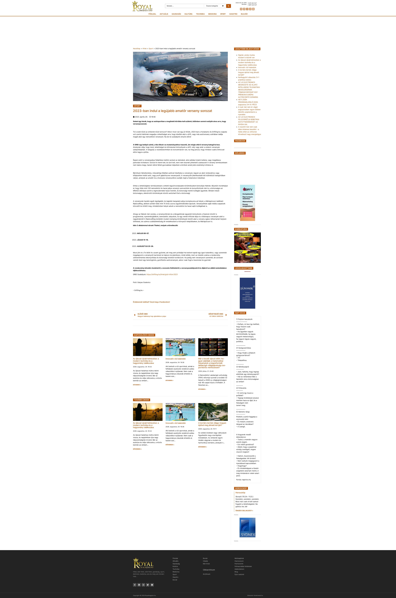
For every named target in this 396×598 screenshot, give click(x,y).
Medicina (212, 14)
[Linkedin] (244, 9)
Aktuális (164, 14)
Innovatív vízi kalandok (176, 359)
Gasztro (233, 14)
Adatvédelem (239, 569)
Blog (236, 572)
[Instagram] (247, 9)
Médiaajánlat (239, 558)
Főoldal (152, 14)
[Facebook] (241, 9)
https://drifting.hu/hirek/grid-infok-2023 (162, 274)
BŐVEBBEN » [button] (137, 384)
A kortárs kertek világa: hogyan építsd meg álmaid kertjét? (212, 424)
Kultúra (188, 14)
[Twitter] (250, 9)
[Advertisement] (198, 31)
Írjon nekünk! (239, 574)
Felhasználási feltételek (243, 566)
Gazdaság (176, 14)
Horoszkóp (240, 493)
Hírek (145, 48)
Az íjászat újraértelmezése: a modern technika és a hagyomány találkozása (146, 361)
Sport (223, 14)
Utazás (205, 561)
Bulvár (244, 14)
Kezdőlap (136, 48)
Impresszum (239, 561)
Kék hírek (206, 564)
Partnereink (239, 564)
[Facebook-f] (134, 585)
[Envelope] (253, 9)
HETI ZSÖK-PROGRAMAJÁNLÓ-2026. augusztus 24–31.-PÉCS (248, 102)
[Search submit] (228, 6)
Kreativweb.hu (258, 595)
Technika (200, 14)
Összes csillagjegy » (244, 510)
